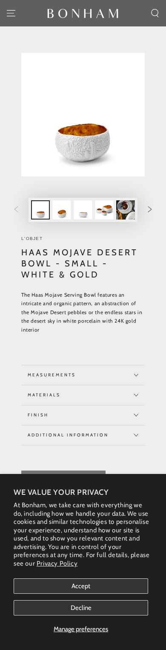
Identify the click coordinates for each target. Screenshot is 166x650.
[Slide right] (149, 210)
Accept (81, 586)
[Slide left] (16, 210)
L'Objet (32, 238)
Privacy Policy (57, 563)
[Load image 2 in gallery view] (61, 210)
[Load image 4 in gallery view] (104, 210)
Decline (81, 608)
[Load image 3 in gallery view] (83, 210)
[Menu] (11, 13)
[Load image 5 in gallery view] (125, 210)
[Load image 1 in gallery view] (40, 210)
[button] (155, 13)
